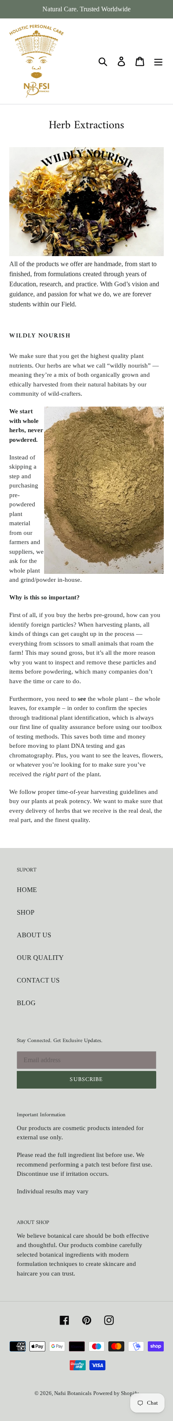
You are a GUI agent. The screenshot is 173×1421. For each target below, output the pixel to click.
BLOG (26, 1002)
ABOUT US (34, 935)
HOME (27, 889)
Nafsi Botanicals (73, 1393)
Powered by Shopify (116, 1393)
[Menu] (158, 61)
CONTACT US (38, 980)
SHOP (25, 912)
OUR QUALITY (40, 957)
